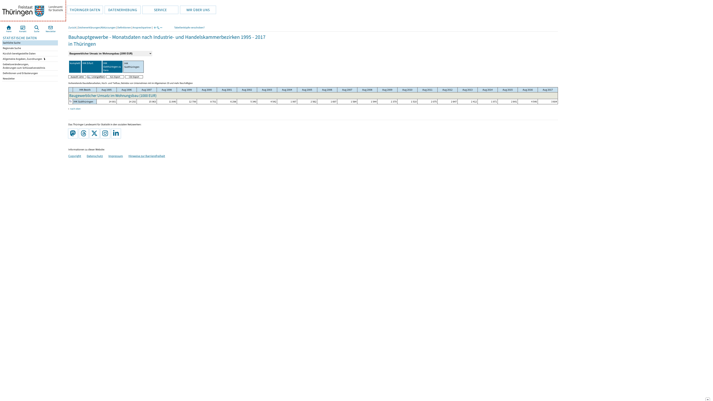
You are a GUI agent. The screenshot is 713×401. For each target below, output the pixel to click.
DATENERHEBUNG (121, 9)
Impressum (115, 156)
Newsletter (8, 78)
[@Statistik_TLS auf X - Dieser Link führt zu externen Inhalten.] (95, 133)
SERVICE (154, 9)
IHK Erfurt (87, 63)
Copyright (74, 156)
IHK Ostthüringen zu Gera (112, 66)
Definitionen (124, 27)
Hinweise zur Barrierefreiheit (146, 156)
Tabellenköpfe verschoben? (189, 27)
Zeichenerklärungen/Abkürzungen (97, 27)
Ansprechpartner (142, 27)
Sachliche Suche (11, 43)
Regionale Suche (11, 48)
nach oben (75, 108)
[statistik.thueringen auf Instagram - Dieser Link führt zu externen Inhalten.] (106, 133)
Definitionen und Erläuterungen (20, 73)
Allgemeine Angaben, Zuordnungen (22, 59)
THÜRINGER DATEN (83, 9)
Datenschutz (95, 156)
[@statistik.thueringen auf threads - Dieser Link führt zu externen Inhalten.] (84, 133)
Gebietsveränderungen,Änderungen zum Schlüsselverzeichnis (23, 66)
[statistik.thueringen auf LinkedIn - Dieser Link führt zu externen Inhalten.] (116, 133)
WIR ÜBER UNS (195, 9)
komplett (75, 63)
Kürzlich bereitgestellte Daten (19, 53)
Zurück (72, 27)
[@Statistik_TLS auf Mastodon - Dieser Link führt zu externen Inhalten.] (73, 133)
